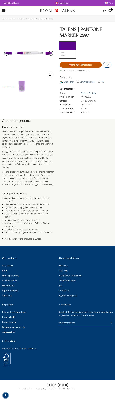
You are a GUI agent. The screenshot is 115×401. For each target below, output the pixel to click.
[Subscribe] (110, 323)
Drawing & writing (10, 275)
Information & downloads (14, 312)
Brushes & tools (9, 280)
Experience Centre (67, 280)
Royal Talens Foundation (70, 275)
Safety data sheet (87, 82)
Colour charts (8, 317)
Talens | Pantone (18, 19)
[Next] (51, 53)
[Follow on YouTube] (65, 385)
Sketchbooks (8, 285)
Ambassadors (8, 332)
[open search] (104, 10)
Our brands (7, 265)
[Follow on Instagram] (54, 385)
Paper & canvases (10, 290)
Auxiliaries (7, 295)
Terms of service (25, 389)
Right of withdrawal (68, 295)
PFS (102, 82)
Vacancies (63, 270)
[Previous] (6, 53)
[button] (109, 3)
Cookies (52, 389)
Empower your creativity (13, 327)
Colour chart (68, 82)
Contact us (64, 290)
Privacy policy (40, 389)
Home (4, 19)
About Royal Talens (11, 3)
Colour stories (9, 322)
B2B (60, 285)
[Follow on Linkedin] (60, 385)
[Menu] (19, 10)
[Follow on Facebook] (49, 385)
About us (63, 265)
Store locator (63, 3)
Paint (4, 270)
